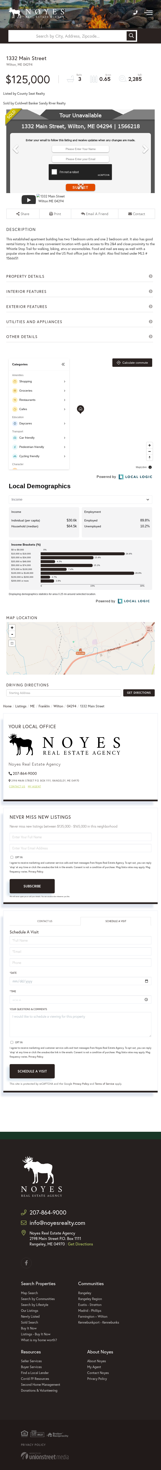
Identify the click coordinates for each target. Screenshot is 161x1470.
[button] (131, 36)
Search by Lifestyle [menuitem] (34, 1304)
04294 (71, 706)
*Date (13, 972)
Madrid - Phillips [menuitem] (89, 1310)
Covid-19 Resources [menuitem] (35, 1378)
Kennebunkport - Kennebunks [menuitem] (98, 1322)
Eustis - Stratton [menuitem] (89, 1304)
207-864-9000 (25, 773)
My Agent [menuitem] (94, 1367)
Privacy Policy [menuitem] (97, 1378)
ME (32, 706)
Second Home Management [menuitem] (40, 1384)
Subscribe (32, 886)
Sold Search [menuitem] (29, 1322)
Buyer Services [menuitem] (31, 1367)
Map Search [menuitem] (29, 1293)
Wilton (58, 706)
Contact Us (17, 786)
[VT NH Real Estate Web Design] (80, 1455)
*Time (13, 991)
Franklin (44, 706)
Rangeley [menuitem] (84, 1293)
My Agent (34, 786)
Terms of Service (104, 1084)
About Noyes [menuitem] (96, 1361)
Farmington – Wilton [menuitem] (92, 1316)
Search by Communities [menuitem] (38, 1298)
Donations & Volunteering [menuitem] (39, 1390)
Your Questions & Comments (28, 1009)
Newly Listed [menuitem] (30, 1316)
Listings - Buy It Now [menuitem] (36, 1334)
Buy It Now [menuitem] (29, 1328)
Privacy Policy (36, 871)
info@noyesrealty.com (57, 1223)
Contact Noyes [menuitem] (98, 1372)
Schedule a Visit (115, 921)
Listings (20, 706)
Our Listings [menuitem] (29, 1310)
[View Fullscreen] (12, 643)
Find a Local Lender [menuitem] (35, 1372)
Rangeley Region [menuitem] (90, 1298)
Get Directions (139, 693)
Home (7, 706)
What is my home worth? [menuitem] (39, 1340)
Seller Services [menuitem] (31, 1361)
